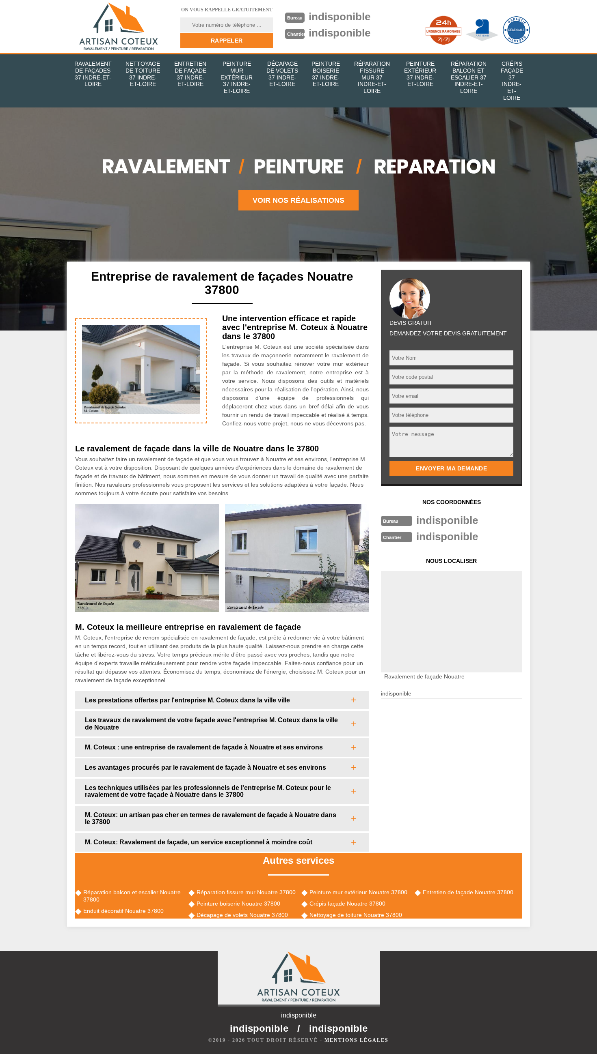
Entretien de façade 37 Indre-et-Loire (190, 73)
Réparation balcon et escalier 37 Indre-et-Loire (469, 77)
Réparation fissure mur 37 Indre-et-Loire (372, 77)
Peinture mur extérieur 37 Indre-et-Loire (237, 77)
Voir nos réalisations (298, 200)
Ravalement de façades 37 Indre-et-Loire (93, 73)
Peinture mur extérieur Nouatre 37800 (358, 892)
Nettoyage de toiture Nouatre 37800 (355, 915)
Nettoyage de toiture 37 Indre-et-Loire (142, 73)
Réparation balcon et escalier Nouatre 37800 (132, 896)
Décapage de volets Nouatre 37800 (242, 915)
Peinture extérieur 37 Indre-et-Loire (420, 73)
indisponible (339, 17)
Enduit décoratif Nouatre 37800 (123, 911)
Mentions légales (356, 1040)
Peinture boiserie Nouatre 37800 (238, 903)
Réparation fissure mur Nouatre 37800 (246, 892)
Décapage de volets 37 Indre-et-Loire (282, 73)
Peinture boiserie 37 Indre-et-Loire (325, 73)
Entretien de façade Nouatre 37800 (468, 892)
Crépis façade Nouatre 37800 (347, 903)
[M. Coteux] (118, 26)
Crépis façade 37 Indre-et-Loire (512, 80)
